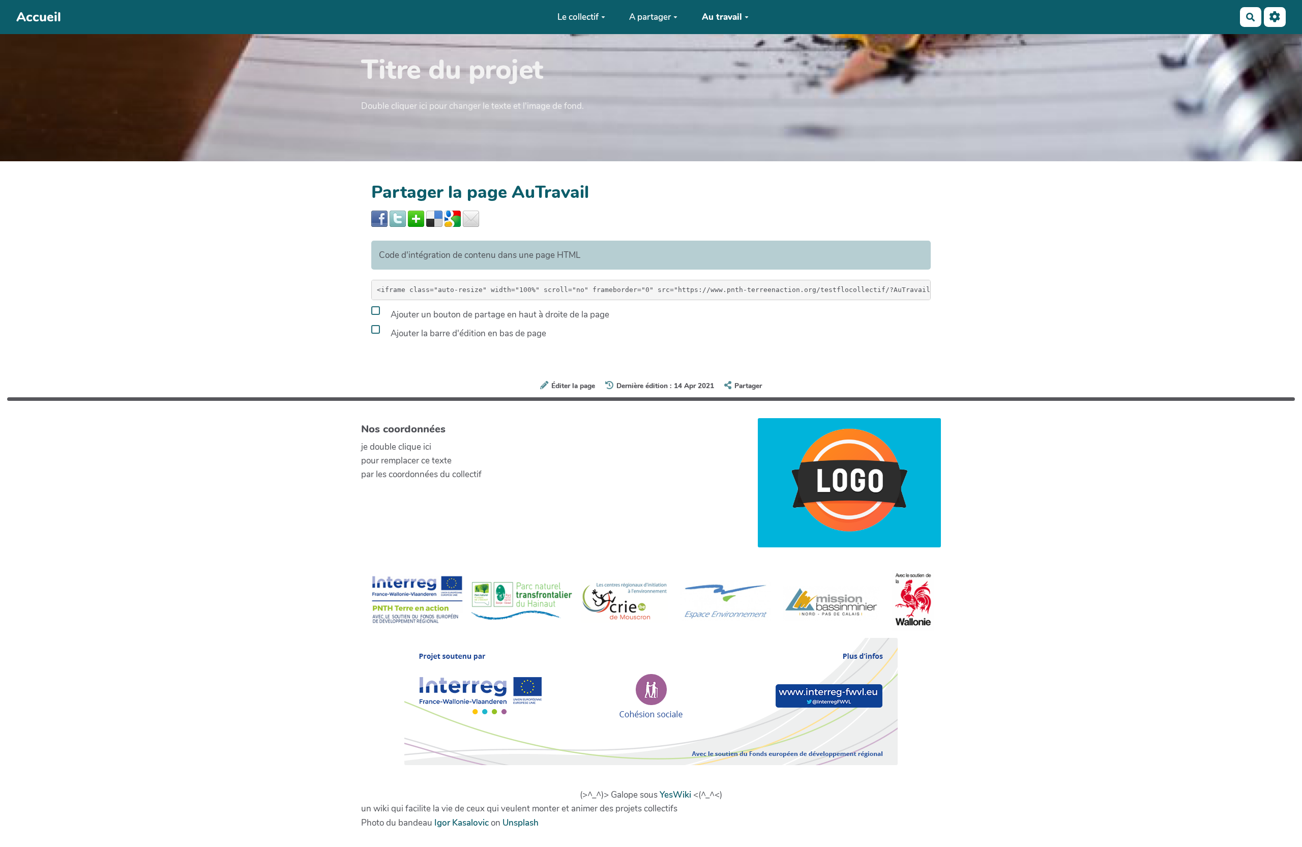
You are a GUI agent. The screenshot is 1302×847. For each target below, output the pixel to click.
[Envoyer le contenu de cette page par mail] (471, 218)
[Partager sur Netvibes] (416, 218)
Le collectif (578, 17)
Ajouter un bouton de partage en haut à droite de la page (499, 314)
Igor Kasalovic (461, 823)
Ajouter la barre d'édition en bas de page (467, 333)
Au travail (722, 17)
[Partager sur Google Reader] (453, 218)
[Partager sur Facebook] (379, 218)
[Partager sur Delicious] (434, 218)
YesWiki (675, 795)
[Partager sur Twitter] (398, 218)
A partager (650, 17)
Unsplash (520, 823)
